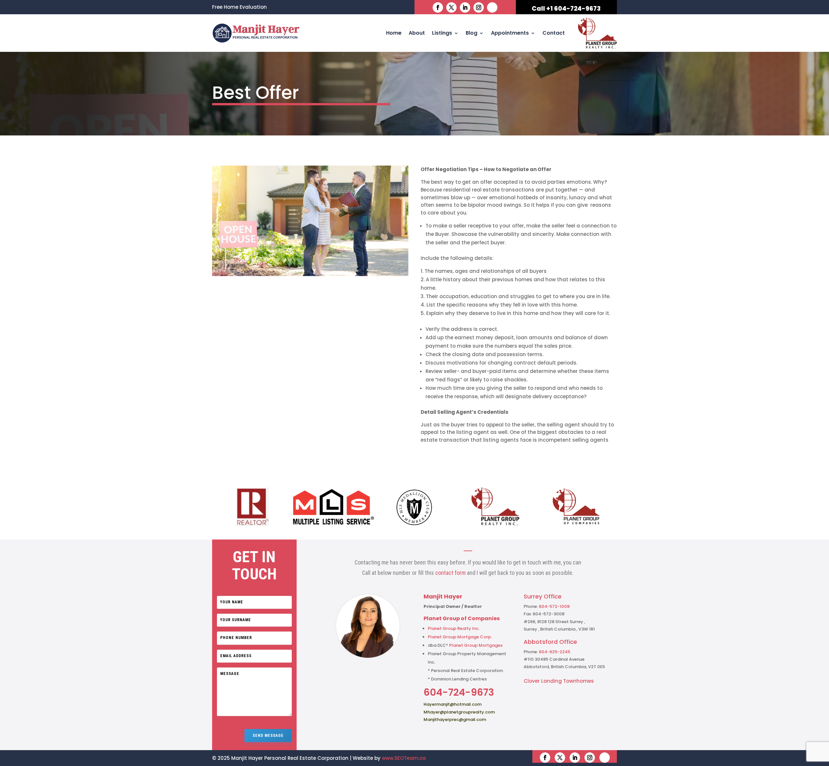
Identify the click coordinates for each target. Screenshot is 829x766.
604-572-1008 (554, 606)
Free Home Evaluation (239, 7)
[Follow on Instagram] (478, 7)
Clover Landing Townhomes (559, 681)
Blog (471, 33)
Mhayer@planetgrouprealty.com (459, 712)
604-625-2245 (554, 652)
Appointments (510, 33)
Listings (442, 33)
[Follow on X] (451, 7)
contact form (450, 572)
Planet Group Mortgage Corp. (460, 637)
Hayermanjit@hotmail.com (453, 704)
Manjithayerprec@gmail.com (455, 719)
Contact (553, 33)
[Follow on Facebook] (438, 7)
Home (394, 33)
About (417, 33)
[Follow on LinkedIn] (465, 7)
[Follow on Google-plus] (492, 7)
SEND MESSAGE (268, 735)
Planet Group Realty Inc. (454, 628)
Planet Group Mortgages (476, 645)
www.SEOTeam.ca (404, 758)
